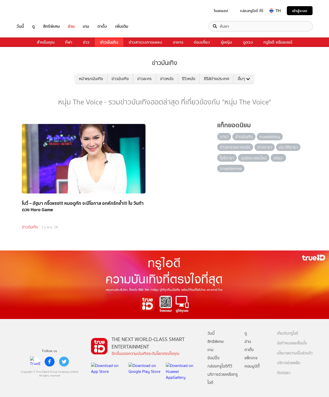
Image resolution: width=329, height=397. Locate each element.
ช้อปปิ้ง (213, 358)
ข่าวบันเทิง (109, 42)
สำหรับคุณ (45, 42)
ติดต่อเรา (283, 373)
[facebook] (49, 361)
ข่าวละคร (144, 79)
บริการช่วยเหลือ (288, 363)
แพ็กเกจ (251, 358)
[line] (35, 361)
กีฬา (68, 42)
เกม (86, 26)
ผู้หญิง (226, 42)
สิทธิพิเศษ (51, 26)
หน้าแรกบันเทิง (91, 79)
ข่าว (86, 42)
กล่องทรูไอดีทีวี (219, 366)
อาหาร (178, 42)
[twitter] (64, 361)
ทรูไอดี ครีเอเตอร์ (277, 42)
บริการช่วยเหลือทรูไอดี (222, 378)
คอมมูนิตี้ (252, 366)
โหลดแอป (221, 11)
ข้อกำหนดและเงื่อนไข (292, 343)
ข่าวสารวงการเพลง (145, 42)
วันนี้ (20, 26)
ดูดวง (248, 42)
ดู (33, 26)
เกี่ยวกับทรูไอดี (287, 333)
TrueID (31, 10)
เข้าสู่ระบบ (299, 11)
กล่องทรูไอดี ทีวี (251, 11)
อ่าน (71, 26)
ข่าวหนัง (166, 79)
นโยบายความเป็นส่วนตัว (295, 353)
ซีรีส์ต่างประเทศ (216, 79)
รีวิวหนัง (188, 79)
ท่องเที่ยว (202, 42)
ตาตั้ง (102, 26)
